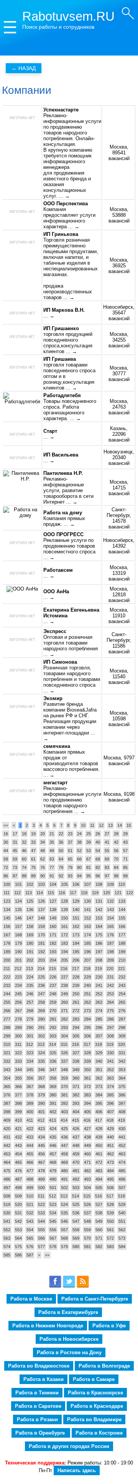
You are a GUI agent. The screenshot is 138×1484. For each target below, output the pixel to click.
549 (98, 1221)
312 (29, 1044)
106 (75, 884)
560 (98, 1229)
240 (87, 985)
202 (29, 960)
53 (88, 850)
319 (110, 1044)
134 (6, 909)
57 (125, 850)
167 (6, 935)
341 (110, 1061)
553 (18, 1229)
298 (121, 1027)
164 (98, 926)
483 (98, 1170)
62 (42, 859)
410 (18, 1120)
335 (41, 1061)
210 (121, 960)
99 (125, 876)
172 (64, 935)
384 (98, 1095)
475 (6, 1170)
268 (29, 1010)
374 (110, 1086)
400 (29, 1111)
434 (41, 1137)
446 (52, 1145)
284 (87, 1019)
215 (52, 968)
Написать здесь (77, 1470)
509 (18, 1196)
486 (6, 1179)
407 (110, 1111)
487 (18, 1179)
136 (29, 909)
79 (70, 867)
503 (75, 1187)
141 (87, 909)
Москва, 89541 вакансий (119, 152)
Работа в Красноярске (95, 1393)
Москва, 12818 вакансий (119, 594)
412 (41, 1120)
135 (18, 909)
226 (52, 977)
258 (41, 1002)
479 (52, 1170)
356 (29, 1078)
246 (29, 994)
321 (6, 1052)
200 (6, 960)
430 (121, 1128)
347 (52, 1069)
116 (62, 892)
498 (18, 1187)
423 (41, 1128)
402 (52, 1111)
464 (6, 1162)
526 (87, 1204)
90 (42, 876)
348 (64, 1069)
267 (18, 1010)
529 (121, 1204)
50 (61, 850)
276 (121, 1010)
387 (6, 1103)
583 (110, 1246)
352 (110, 1069)
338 (75, 1061)
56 (116, 850)
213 (29, 968)
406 (98, 1111)
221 (121, 968)
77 (51, 867)
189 (6, 951)
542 (18, 1221)
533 (41, 1213)
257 (29, 1002)
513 (64, 1196)
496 (121, 1179)
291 (41, 1027)
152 (87, 918)
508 (6, 1196)
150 (64, 918)
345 (29, 1069)
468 (52, 1162)
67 (88, 859)
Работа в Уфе (109, 1326)
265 (121, 1002)
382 (75, 1095)
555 (41, 1229)
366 (18, 1086)
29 (125, 833)
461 (98, 1154)
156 (6, 926)
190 (18, 951)
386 (121, 1095)
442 (6, 1145)
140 (75, 909)
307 (98, 1036)
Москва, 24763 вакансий (119, 407)
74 (24, 867)
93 (70, 876)
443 (18, 1145)
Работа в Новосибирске (69, 1339)
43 (125, 842)
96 (97, 876)
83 (107, 867)
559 (87, 1229)
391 (52, 1103)
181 (41, 943)
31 (15, 842)
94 (79, 876)
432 (18, 1137)
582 (98, 1246)
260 (64, 1002)
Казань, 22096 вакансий (119, 434)
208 (98, 960)
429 (110, 1128)
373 (98, 1086)
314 (52, 1044)
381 (64, 1095)
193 (52, 951)
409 (6, 1120)
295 (87, 1027)
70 (116, 859)
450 (98, 1145)
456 (41, 1154)
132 (110, 901)
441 (121, 1137)
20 (42, 833)
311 (18, 1044)
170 (41, 935)
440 (110, 1137)
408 (121, 1111)
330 (110, 1052)
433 (29, 1137)
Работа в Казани (43, 1379)
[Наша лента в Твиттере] (69, 1286)
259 (52, 1002)
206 (75, 960)
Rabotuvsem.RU (68, 16)
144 (121, 909)
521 (29, 1204)
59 (15, 859)
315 (64, 1044)
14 (119, 825)
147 (29, 918)
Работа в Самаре (94, 1379)
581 (87, 1246)
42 (116, 842)
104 (52, 884)
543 (29, 1221)
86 (5, 876)
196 (87, 951)
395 (98, 1103)
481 (75, 1170)
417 (98, 1120)
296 (98, 1027)
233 (6, 985)
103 (41, 884)
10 (83, 825)
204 (52, 960)
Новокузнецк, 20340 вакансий (119, 457)
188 (121, 943)
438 (87, 1137)
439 (98, 1137)
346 (41, 1069)
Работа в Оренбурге (40, 1433)
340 (98, 1061)
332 (6, 1061)
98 (116, 876)
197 (98, 951)
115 (51, 892)
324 (41, 1052)
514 (75, 1196)
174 (87, 935)
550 (110, 1221)
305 (75, 1036)
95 (88, 876)
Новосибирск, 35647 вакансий (119, 312)
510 (29, 1196)
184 (75, 943)
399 (18, 1111)
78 (61, 867)
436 (64, 1137)
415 (75, 1120)
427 (87, 1128)
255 (6, 1002)
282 (64, 1019)
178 (6, 943)
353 (121, 1069)
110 (121, 884)
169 (29, 935)
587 (29, 1255)
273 (87, 1010)
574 (6, 1246)
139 (64, 909)
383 (87, 1095)
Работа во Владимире (94, 1419)
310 (6, 1044)
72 (5, 867)
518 (121, 1196)
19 (33, 833)
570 (87, 1238)
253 (110, 994)
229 (87, 977)
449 (87, 1145)
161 (64, 926)
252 (98, 994)
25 (88, 833)
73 (15, 867)
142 (98, 909)
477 (29, 1170)
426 (75, 1128)
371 (75, 1086)
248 (52, 994)
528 (110, 1204)
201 (18, 960)
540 (121, 1213)
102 (29, 884)
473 (110, 1162)
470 (75, 1162)
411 (29, 1120)
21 (51, 833)
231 (110, 977)
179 (18, 943)
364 (121, 1078)
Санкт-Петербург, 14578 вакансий (119, 518)
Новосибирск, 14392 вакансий (119, 546)
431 (6, 1137)
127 (52, 901)
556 (52, 1229)
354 (6, 1078)
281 (52, 1019)
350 (87, 1069)
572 (110, 1238)
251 (87, 994)
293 (64, 1027)
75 (33, 867)
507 (121, 1187)
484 (110, 1170)
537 (87, 1213)
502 (64, 1187)
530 (6, 1213)
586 (18, 1255)
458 (64, 1154)
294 (75, 1027)
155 (121, 918)
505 (98, 1187)
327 (75, 1052)
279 (29, 1019)
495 (110, 1179)
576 (29, 1246)
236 (41, 985)
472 (98, 1162)
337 (64, 1061)
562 (121, 1229)
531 (18, 1213)
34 (42, 842)
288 (6, 1027)
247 (41, 994)
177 (121, 935)
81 (88, 867)
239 (75, 985)
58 (5, 859)
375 (121, 1086)
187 (110, 943)
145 (6, 918)
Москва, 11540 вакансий (119, 676)
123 (6, 901)
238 (64, 985)
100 (6, 884)
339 (87, 1061)
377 (18, 1095)
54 (97, 850)
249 (64, 994)
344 (18, 1069)
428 (98, 1128)
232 (121, 977)
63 (51, 859)
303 (52, 1036)
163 (87, 926)
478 (41, 1170)
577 (41, 1246)
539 (110, 1213)
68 (97, 859)
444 (29, 1145)
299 (6, 1036)
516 (98, 1196)
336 (52, 1061)
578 (52, 1246)
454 (18, 1154)
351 (98, 1069)
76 (42, 867)
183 (64, 943)
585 (6, 1255)
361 (87, 1078)
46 (24, 850)
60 (24, 859)
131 (98, 901)
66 (79, 859)
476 (18, 1170)
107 (87, 884)
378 (29, 1095)
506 (110, 1187)
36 (61, 842)
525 (75, 1204)
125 (29, 901)
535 (64, 1213)
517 (110, 1196)
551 (121, 1221)
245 (18, 994)
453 (6, 1154)
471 (87, 1162)
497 (6, 1187)
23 (70, 833)
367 (29, 1086)
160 (52, 926)
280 (41, 1019)
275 (110, 1010)
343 (6, 1069)
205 (64, 960)
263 (98, 1002)
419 (121, 1120)
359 (64, 1078)
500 (41, 1187)
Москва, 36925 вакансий (119, 265)
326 (64, 1052)
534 (52, 1213)
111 (6, 892)
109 (110, 884)
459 (75, 1154)
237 (52, 985)
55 (107, 850)
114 (39, 892)
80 (79, 867)
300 (18, 1036)
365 (6, 1086)
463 (121, 1154)
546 (64, 1221)
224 (29, 977)
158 (29, 926)
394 (87, 1103)
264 (110, 1002)
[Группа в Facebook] (55, 1286)
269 (41, 1010)
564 (18, 1238)
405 (87, 1111)
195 (75, 951)
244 (6, 994)
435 (52, 1137)
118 (84, 892)
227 (64, 977)
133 (121, 901)
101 (18, 884)
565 (29, 1238)
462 (110, 1154)
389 (29, 1103)
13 (110, 825)
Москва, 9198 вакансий (119, 797)
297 (110, 1027)
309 (121, 1036)
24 (79, 833)
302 (41, 1036)
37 (70, 842)
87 (15, 876)
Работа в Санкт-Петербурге (94, 1299)
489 (41, 1179)
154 (110, 918)
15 (129, 825)
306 (87, 1036)
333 (18, 1061)
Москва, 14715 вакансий (119, 487)
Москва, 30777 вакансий (119, 373)
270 (52, 1010)
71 (125, 859)
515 (87, 1196)
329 (98, 1052)
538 (98, 1213)
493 (87, 1179)
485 (121, 1170)
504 (87, 1187)
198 (110, 951)
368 (41, 1086)
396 (110, 1103)
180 (29, 943)
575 (18, 1246)
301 (29, 1036)
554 (29, 1229)
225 (41, 977)
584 (121, 1246)
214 (41, 968)
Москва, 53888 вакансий (119, 215)
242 (110, 985)
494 (98, 1179)
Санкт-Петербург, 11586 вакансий (119, 643)
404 (75, 1111)
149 (52, 918)
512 (52, 1196)
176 (110, 935)
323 (29, 1052)
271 (64, 1010)
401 (41, 1111)
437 (75, 1137)
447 (64, 1145)
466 (29, 1162)
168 (18, 935)
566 (41, 1238)
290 (29, 1027)
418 (110, 1120)
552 (6, 1229)
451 (110, 1145)
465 (18, 1162)
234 (18, 985)
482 (87, 1170)
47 (33, 850)
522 (41, 1204)
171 (52, 935)
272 (75, 1010)
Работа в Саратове (38, 1406)
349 (75, 1069)
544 (41, 1221)
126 (41, 901)
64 (61, 859)
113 (28, 892)
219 (98, 968)
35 (51, 842)
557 (64, 1229)
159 (41, 926)
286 (110, 1019)
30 (5, 842)
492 (75, 1179)
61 (33, 859)
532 (29, 1213)
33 (33, 842)
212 (18, 968)
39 (88, 842)
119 (95, 892)
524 (64, 1204)
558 (75, 1229)
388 (18, 1103)
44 (5, 850)
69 (107, 859)
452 (121, 1145)
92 (61, 876)
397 (121, 1103)
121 (118, 892)
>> (47, 1255)
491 (64, 1179)
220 (110, 968)
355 (18, 1078)
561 (110, 1229)
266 (6, 1010)
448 (75, 1145)
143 (110, 909)
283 (75, 1019)
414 (64, 1120)
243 (121, 985)
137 (41, 909)
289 (18, 1027)
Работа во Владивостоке (38, 1366)
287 (121, 1019)
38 (79, 842)
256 (18, 1002)
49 (51, 850)
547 (75, 1221)
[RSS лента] (83, 1286)
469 (64, 1162)
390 (41, 1103)
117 (73, 892)
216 (64, 968)
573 (121, 1238)
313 (41, 1044)
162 (75, 926)
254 (121, 994)
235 (29, 985)
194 (64, 951)
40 (97, 842)
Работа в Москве (31, 1299)
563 (6, 1238)
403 (64, 1111)
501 (52, 1187)
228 (75, 977)
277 (6, 1019)
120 (106, 892)
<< (5, 825)
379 (41, 1095)
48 (42, 850)
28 (116, 833)
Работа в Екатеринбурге (68, 1312)
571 (98, 1238)
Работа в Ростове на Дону (69, 1352)
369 (52, 1086)
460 (87, 1154)
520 (18, 1204)
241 (98, 985)
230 (98, 977)
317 (87, 1044)
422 (29, 1128)
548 (87, 1221)
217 (75, 968)
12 (101, 825)
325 (52, 1052)
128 (64, 901)
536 (75, 1213)
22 (61, 833)
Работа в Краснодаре (97, 1406)
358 (52, 1078)
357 (41, 1078)
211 (6, 968)
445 (41, 1145)
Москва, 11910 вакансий (119, 615)
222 (6, 977)
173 (75, 935)
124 (18, 901)
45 (15, 850)
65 (70, 859)
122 (129, 892)
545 (52, 1221)
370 (64, 1086)
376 (6, 1095)
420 (6, 1128)
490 (52, 1179)
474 (121, 1162)
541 (6, 1221)
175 (98, 935)
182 (52, 943)
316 (75, 1044)
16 (5, 833)
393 (75, 1103)
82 (97, 867)
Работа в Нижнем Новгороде (47, 1326)
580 (75, 1246)
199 (121, 951)
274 (98, 1010)
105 (64, 884)
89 (33, 876)
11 (92, 825)
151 (75, 918)
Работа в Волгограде (104, 1366)
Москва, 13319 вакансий (119, 573)
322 (18, 1052)
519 (6, 1204)
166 (121, 926)
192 (41, 951)
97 (107, 876)
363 (110, 1078)
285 (98, 1019)
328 (87, 1052)
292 (52, 1027)
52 (79, 850)
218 (87, 968)
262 (87, 1002)
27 (107, 833)
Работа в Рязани (37, 1419)
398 (6, 1111)
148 (41, 918)
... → (64, 196)
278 (18, 1019)
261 (75, 1002)
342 (121, 1061)
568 (64, 1238)
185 (87, 943)
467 (41, 1162)
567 (52, 1238)
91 (51, 876)
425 (64, 1128)
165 (110, 926)
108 (98, 884)
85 (125, 867)
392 (64, 1103)
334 (29, 1061)
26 (97, 833)
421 (18, 1128)
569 (75, 1238)
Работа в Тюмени (37, 1393)
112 (17, 892)
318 (98, 1044)
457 (52, 1154)
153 (98, 918)
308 (110, 1036)
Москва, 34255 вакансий (119, 340)
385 (110, 1095)
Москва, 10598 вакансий (119, 718)
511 (41, 1196)
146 (18, 918)
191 (29, 951)
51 (70, 850)
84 (116, 867)
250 (75, 994)
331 (121, 1052)
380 (52, 1095)
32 (24, 842)
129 (75, 901)
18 (24, 833)
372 (87, 1086)
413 (52, 1120)
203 (41, 960)
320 (121, 1044)
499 (29, 1187)
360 (75, 1078)
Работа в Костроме (99, 1433)
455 (29, 1154)
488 (29, 1179)
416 (87, 1120)
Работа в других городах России (69, 1446)
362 (98, 1078)
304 (64, 1036)
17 (15, 833)
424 (52, 1128)
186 (98, 943)
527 (98, 1204)
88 (24, 876)
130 (87, 901)
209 (110, 960)
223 (18, 977)
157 (18, 926)
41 (107, 842)
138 (52, 909)
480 (64, 1170)
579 (64, 1246)
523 (52, 1204)
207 (87, 960)
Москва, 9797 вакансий (119, 760)
